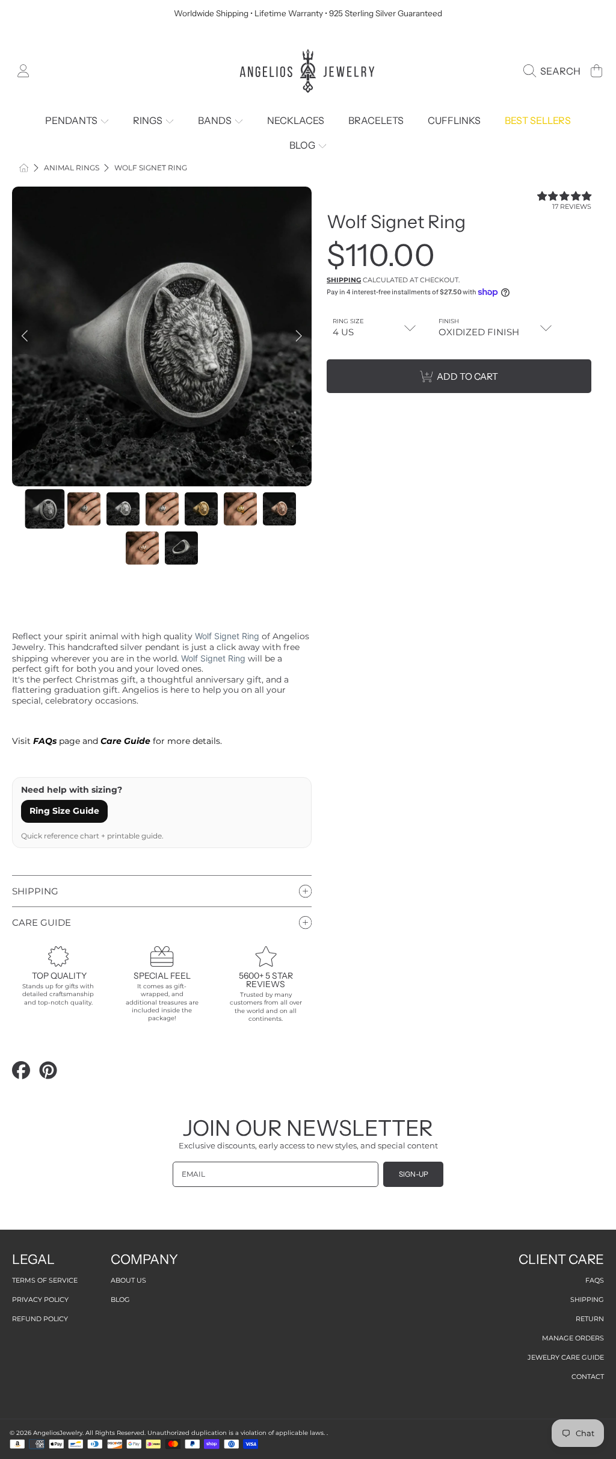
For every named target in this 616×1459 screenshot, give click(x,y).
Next (299, 336)
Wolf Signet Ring (150, 168)
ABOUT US (128, 1280)
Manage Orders (573, 1338)
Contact (587, 1376)
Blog (120, 1299)
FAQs (594, 1280)
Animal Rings (71, 168)
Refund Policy (40, 1319)
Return (590, 1319)
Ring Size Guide (64, 811)
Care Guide (125, 741)
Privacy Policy (40, 1299)
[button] (554, 71)
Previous (24, 336)
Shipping (344, 280)
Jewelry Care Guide (566, 1357)
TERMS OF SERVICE (45, 1280)
